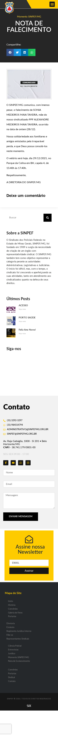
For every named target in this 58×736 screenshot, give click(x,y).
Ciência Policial (14, 646)
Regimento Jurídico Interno (18, 631)
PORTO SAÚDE (27, 317)
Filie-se (9, 635)
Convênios (13, 609)
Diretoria (10, 624)
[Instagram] (28, 462)
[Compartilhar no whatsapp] (31, 52)
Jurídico (11, 654)
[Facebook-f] (5, 462)
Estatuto (10, 627)
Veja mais (22, 309)
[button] (52, 4)
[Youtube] (13, 462)
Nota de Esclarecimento (19, 661)
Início (10, 601)
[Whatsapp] (20, 462)
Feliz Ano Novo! (27, 330)
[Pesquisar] (48, 218)
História (11, 605)
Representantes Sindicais (17, 639)
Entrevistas (13, 650)
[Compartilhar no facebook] (10, 52)
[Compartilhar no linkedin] (24, 52)
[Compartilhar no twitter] (17, 52)
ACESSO (23, 305)
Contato (11, 681)
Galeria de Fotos (15, 613)
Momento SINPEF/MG (29, 17)
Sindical (11, 677)
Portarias (12, 616)
